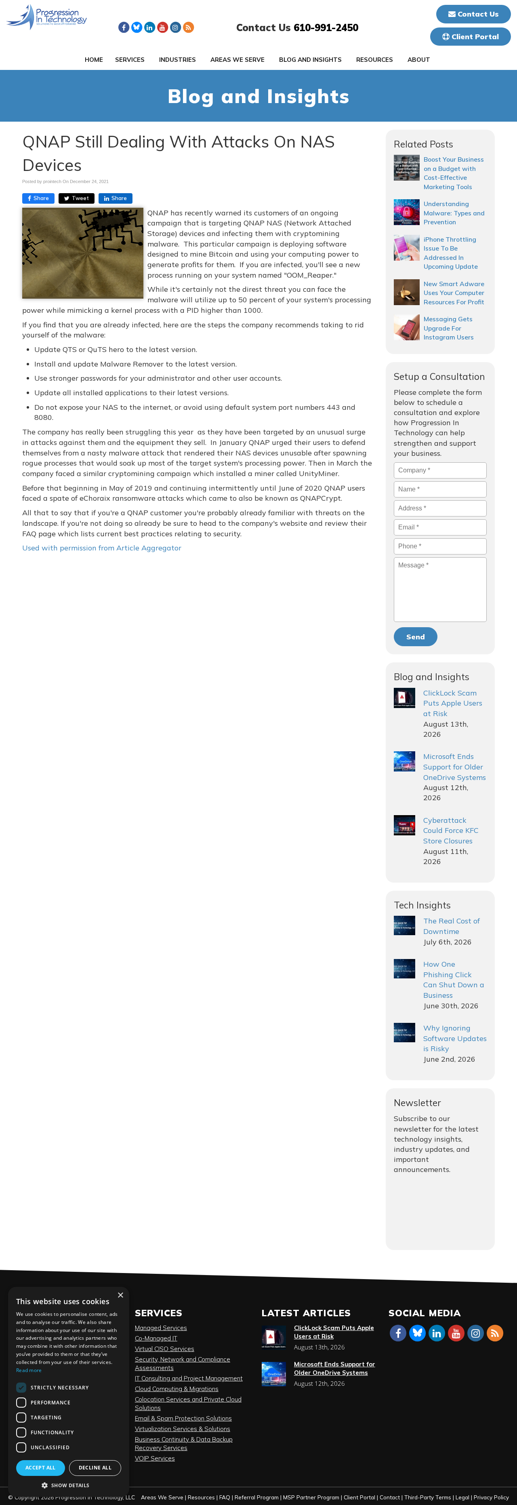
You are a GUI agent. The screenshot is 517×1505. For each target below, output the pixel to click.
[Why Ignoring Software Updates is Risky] (404, 1032)
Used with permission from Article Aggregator (101, 547)
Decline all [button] (95, 1467)
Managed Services (161, 1328)
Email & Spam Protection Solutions (183, 1418)
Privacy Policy (491, 1497)
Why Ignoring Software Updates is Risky (455, 1038)
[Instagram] (175, 27)
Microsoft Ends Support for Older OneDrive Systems (454, 767)
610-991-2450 (326, 27)
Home (94, 59)
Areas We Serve (237, 59)
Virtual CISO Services (164, 1349)
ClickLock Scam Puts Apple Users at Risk (452, 703)
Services (130, 59)
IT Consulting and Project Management (189, 1378)
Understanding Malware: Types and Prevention (454, 213)
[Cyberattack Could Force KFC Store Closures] (404, 825)
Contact (390, 1497)
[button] (68, 1485)
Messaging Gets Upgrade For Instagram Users (449, 328)
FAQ (224, 1497)
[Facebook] (123, 27)
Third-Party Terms (427, 1497)
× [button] (120, 1295)
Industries (177, 59)
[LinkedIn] (149, 27)
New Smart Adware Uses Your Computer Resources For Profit (454, 293)
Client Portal (474, 36)
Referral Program (257, 1497)
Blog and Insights (310, 59)
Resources (374, 59)
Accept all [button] (40, 1467)
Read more (29, 1370)
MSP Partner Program (311, 1497)
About (419, 59)
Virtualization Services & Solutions (182, 1429)
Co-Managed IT (156, 1338)
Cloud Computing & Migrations (177, 1389)
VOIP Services (155, 1458)
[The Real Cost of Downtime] (404, 925)
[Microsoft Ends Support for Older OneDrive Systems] (404, 761)
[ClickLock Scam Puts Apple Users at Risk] (404, 698)
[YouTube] (162, 27)
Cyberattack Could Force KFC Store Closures (451, 830)
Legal (462, 1497)
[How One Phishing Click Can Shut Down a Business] (404, 968)
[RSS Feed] (188, 27)
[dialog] (68, 1392)
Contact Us (477, 14)
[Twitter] (136, 27)
